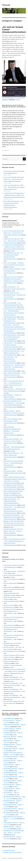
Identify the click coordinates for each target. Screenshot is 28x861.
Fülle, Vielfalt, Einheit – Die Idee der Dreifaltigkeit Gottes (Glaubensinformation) (14, 321)
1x (10, 93)
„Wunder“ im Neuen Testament (13, 665)
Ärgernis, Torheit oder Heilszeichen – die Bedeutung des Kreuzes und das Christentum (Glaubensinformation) (14, 523)
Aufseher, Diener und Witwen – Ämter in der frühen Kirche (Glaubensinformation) (14, 271)
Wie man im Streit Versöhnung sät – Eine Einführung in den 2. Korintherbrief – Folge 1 (14, 637)
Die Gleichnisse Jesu (9, 607)
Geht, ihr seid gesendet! (10, 583)
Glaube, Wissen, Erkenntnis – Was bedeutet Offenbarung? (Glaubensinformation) (13, 455)
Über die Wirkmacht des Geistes (13, 651)
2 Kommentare (5, 150)
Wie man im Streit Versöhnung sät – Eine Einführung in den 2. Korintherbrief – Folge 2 (14, 629)
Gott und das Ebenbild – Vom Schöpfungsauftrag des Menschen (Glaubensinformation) (13, 305)
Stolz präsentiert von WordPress (15, 858)
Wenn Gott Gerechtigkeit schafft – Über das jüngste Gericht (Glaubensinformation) (13, 421)
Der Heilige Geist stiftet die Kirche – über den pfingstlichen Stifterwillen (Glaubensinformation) (14, 487)
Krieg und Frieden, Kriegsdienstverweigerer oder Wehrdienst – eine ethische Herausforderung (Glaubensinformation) (12, 431)
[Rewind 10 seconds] (8, 93)
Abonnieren (17, 95)
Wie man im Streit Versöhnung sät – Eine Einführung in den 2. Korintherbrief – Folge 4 (14, 611)
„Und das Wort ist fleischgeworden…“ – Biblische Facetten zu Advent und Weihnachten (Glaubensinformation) (14, 195)
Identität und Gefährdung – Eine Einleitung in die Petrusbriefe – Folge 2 (14, 691)
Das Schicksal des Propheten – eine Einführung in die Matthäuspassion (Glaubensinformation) (14, 517)
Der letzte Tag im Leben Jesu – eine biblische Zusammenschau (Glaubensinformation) (14, 353)
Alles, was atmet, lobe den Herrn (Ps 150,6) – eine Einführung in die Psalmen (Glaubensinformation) (14, 383)
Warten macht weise (9, 625)
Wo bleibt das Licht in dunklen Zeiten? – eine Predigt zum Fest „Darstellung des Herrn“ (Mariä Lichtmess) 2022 (14, 671)
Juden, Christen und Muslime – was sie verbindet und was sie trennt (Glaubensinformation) (15, 375)
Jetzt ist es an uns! (9, 605)
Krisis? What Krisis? (9, 659)
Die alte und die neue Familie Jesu (13, 575)
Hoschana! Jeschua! (9, 850)
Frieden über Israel (9, 587)
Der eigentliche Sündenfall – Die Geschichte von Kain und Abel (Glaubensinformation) (13, 441)
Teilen (23, 95)
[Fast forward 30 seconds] (14, 93)
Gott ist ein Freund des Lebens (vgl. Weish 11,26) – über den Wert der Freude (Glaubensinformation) (14, 179)
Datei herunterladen (8, 97)
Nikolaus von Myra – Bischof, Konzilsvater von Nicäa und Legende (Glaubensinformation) (14, 413)
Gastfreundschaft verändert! (12, 601)
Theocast (6, 5)
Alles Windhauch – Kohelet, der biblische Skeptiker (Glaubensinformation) (13, 397)
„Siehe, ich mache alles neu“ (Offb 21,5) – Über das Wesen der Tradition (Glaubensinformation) (14, 187)
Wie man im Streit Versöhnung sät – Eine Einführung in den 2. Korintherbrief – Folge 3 (14, 619)
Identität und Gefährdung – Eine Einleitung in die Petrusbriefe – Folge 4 (14, 679)
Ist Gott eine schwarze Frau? (12, 579)
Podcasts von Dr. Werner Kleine (12, 852)
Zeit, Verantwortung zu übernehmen (14, 589)
